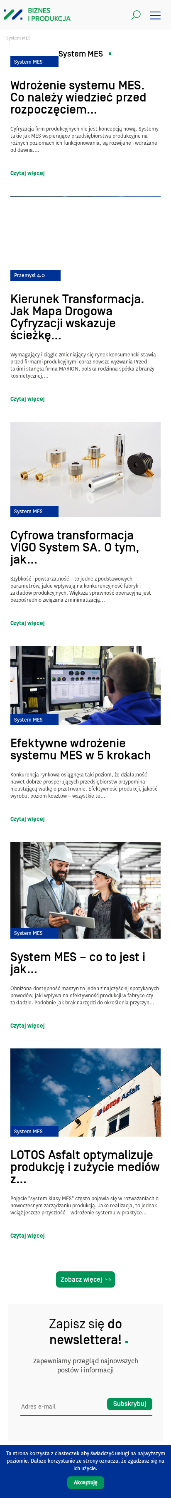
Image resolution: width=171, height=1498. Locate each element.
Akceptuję (86, 1482)
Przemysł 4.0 (29, 275)
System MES (28, 61)
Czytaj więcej (27, 173)
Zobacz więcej (81, 1279)
